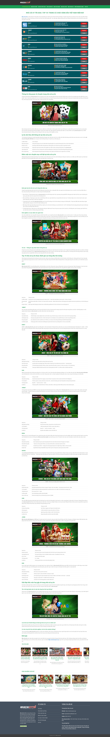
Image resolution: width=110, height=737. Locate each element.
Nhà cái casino (57, 6)
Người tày (67, 723)
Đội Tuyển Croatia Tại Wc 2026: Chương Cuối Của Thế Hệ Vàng (81, 658)
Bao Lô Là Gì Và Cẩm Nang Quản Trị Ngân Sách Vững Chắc (29, 685)
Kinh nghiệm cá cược (79, 6)
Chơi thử (84, 23)
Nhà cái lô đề (64, 6)
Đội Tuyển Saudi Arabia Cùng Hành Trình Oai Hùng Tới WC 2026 (29, 659)
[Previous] (24, 654)
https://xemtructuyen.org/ (53, 639)
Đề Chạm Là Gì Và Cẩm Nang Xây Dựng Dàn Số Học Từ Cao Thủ (46, 686)
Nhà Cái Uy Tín (23, 713)
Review (83, 26)
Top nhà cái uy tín (26, 6)
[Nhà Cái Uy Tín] (26, 2)
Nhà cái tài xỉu (34, 6)
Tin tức (86, 6)
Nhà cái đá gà (71, 6)
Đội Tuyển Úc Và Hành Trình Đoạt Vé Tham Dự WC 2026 (46, 658)
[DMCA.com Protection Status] (23, 726)
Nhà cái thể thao (42, 6)
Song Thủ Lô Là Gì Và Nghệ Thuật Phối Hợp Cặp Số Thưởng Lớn (81, 686)
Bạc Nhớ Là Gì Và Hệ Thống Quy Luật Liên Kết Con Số (63, 685)
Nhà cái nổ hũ (50, 6)
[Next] (86, 654)
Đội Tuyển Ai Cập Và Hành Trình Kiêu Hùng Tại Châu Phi (63, 658)
